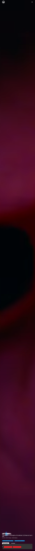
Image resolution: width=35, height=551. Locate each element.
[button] (32, 2)
